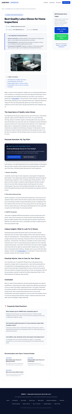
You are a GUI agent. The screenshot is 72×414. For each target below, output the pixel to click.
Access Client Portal (14, 157)
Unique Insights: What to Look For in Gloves (18, 83)
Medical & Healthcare (51, 400)
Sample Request (47, 403)
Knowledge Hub (9, 8)
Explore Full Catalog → (29, 157)
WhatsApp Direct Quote (61, 37)
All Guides (58, 2)
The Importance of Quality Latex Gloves (17, 79)
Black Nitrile (40, 400)
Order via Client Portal (61, 30)
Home (3, 8)
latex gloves (15, 98)
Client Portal (66, 2)
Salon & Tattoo (26, 403)
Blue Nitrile (23, 400)
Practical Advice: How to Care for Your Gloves (18, 85)
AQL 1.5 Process (37, 403)
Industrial (62, 400)
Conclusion (10, 86)
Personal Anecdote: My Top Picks (15, 81)
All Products (15, 400)
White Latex (32, 400)
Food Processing (16, 403)
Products (46, 2)
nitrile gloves (22, 251)
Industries (52, 2)
